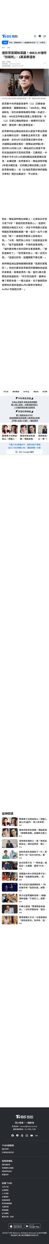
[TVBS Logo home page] (10, 36)
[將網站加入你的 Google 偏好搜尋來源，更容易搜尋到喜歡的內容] (24, 452)
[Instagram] (26, 1135)
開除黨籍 (15, 391)
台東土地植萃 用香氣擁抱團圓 (24, 402)
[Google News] (36, 1135)
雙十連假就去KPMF (24, 415)
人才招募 (5, 1193)
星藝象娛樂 (6, 1200)
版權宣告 (5, 1174)
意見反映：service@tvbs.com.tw (24, 1126)
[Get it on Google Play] (32, 1226)
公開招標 (5, 1206)
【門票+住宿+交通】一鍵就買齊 (24, 420)
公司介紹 (5, 1187)
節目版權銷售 (7, 1203)
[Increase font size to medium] (35, 36)
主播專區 (5, 1196)
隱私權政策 (6, 1164)
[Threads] (22, 1135)
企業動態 (5, 1190)
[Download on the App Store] (16, 1226)
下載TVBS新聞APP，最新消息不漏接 (24, 444)
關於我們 (5, 1149)
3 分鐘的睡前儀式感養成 (24, 407)
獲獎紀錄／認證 (8, 1216)
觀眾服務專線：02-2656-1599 (24, 1129)
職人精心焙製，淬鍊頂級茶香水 (24, 404)
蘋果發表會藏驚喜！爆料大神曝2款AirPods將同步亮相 (28, 42)
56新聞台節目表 (8, 1152)
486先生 (26, 391)
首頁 (3, 48)
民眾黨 (44, 391)
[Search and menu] (44, 36)
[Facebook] (12, 1135)
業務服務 (5, 1210)
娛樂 (8, 48)
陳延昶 (35, 391)
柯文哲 (5, 391)
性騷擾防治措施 (8, 1168)
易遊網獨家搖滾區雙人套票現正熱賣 (24, 418)
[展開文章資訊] (44, 63)
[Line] (17, 1135)
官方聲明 (5, 1213)
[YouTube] (31, 1135)
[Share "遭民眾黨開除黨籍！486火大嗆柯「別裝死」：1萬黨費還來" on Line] (39, 36)
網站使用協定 (7, 1171)
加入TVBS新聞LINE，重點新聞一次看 (24, 447)
